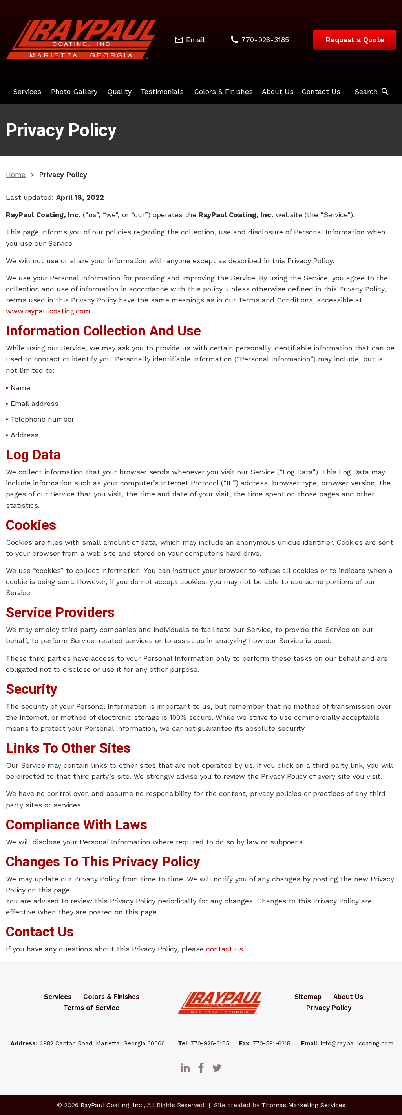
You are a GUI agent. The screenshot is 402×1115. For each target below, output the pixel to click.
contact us (224, 949)
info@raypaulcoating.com (357, 1043)
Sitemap (308, 997)
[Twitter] (217, 1068)
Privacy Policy (328, 1008)
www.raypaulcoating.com (48, 311)
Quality (119, 91)
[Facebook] (201, 1068)
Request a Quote (354, 39)
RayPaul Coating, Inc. (112, 1105)
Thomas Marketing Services (303, 1105)
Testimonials (162, 91)
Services (27, 91)
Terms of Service (91, 1008)
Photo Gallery (74, 91)
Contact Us (321, 91)
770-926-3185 (209, 1043)
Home (16, 174)
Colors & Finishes (223, 91)
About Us (278, 91)
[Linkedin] (185, 1068)
